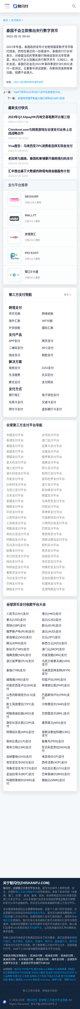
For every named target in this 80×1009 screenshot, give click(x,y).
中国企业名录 (53, 976)
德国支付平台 (15, 456)
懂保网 (19, 979)
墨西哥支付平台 (52, 534)
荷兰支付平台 (50, 468)
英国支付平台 (15, 451)
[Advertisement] (40, 834)
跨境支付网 (42, 959)
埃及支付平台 (15, 561)
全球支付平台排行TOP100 (35, 963)
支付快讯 (16, 20)
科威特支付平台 (52, 583)
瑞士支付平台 (15, 468)
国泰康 (71, 976)
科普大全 (17, 976)
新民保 (36, 979)
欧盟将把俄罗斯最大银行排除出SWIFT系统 (41, 98)
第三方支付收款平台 (26, 892)
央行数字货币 (27, 82)
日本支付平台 (15, 495)
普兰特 (64, 976)
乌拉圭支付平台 (16, 578)
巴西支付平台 (50, 528)
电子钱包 (18, 941)
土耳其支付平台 (16, 523)
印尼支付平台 (15, 512)
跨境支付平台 (37, 913)
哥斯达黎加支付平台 (55, 539)
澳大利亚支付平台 (17, 473)
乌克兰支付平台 (16, 489)
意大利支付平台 (16, 462)
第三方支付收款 (31, 990)
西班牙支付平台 (52, 572)
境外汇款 (8, 920)
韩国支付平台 (50, 495)
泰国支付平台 (15, 501)
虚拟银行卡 (61, 941)
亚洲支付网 (36, 955)
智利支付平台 (50, 545)
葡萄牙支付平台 (16, 572)
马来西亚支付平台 (53, 501)
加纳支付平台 (50, 556)
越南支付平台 (15, 506)
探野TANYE (70, 979)
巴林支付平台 (15, 583)
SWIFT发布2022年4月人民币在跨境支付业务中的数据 (42, 92)
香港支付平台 (15, 440)
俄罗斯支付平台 (52, 456)
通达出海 (38, 969)
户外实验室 (25, 972)
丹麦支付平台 (15, 479)
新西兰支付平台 (52, 473)
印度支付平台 (50, 506)
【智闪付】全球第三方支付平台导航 (46, 1000)
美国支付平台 (15, 446)
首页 (5, 20)
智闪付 (17, 969)
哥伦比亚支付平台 (17, 534)
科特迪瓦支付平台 (17, 567)
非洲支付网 (67, 955)
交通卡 (38, 941)
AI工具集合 (48, 969)
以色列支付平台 (16, 517)
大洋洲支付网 (25, 959)
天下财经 (41, 976)
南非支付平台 (50, 550)
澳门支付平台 (50, 440)
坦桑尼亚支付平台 (53, 567)
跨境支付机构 (49, 990)
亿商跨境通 (60, 969)
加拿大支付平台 (52, 446)
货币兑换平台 (34, 927)
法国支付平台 (50, 451)
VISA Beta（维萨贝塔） (52, 979)
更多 (66, 294)
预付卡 (48, 941)
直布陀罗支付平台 (53, 479)
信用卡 (29, 941)
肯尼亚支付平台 (52, 561)
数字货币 (38, 82)
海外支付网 (58, 959)
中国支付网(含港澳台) (15, 955)
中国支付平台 (15, 435)
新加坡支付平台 (52, 489)
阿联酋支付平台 (16, 528)
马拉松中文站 (60, 972)
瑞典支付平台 (50, 462)
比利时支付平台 (16, 484)
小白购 (25, 976)
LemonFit (27, 979)
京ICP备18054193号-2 (44, 1003)
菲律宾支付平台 (52, 512)
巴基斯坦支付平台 (53, 517)
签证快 (49, 972)
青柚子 (11, 979)
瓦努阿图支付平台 (53, 589)
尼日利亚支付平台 (17, 556)
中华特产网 (27, 969)
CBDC (16, 82)
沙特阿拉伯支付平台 (55, 523)
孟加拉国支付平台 (53, 578)
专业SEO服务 (38, 972)
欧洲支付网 (51, 955)
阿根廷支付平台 (16, 539)
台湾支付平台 (50, 435)
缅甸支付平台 (15, 589)
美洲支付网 (9, 959)
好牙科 (70, 972)
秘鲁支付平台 (15, 550)
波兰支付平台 (50, 484)
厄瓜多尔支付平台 (17, 545)
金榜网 (33, 976)
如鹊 (5, 979)
